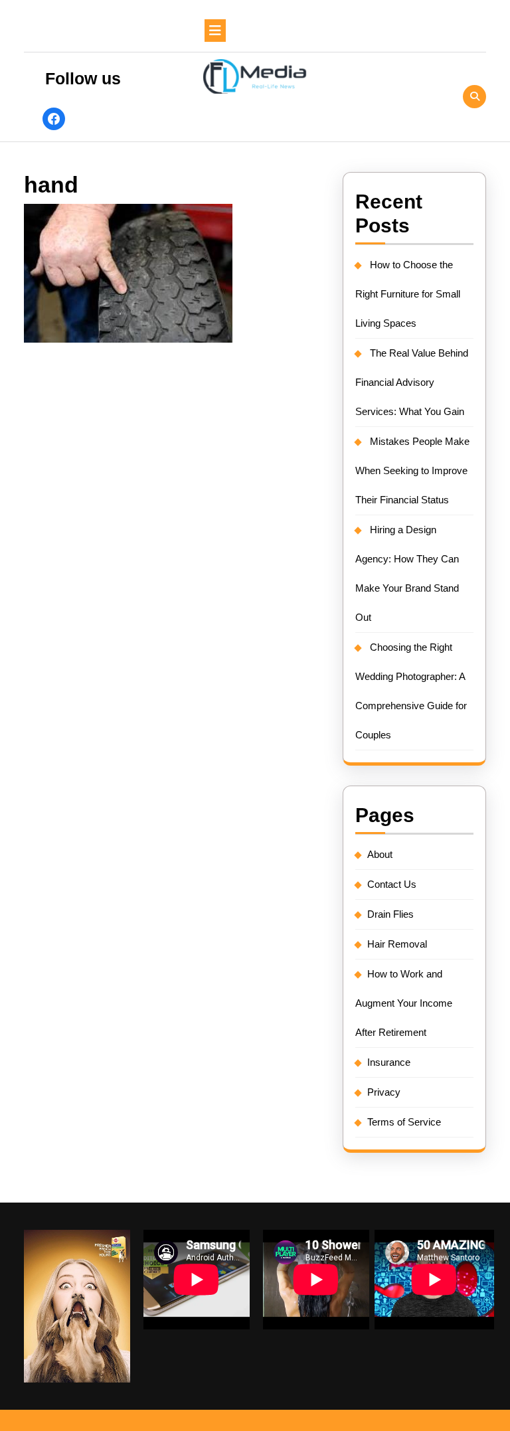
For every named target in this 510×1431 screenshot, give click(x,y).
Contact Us (391, 884)
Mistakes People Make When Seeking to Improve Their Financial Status (412, 470)
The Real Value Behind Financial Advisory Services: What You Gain (411, 382)
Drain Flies (390, 914)
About (379, 854)
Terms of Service (404, 1122)
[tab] (215, 30)
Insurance (388, 1062)
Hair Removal (397, 944)
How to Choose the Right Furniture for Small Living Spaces (407, 294)
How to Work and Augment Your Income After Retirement (403, 1003)
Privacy (383, 1092)
